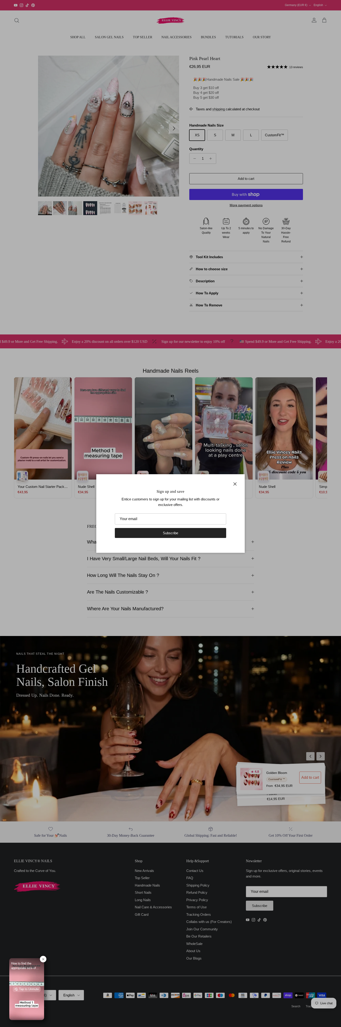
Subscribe (170, 533)
